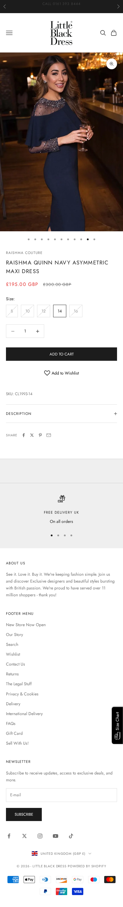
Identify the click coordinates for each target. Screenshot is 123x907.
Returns (12, 674)
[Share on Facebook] (23, 435)
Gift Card (14, 733)
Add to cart (62, 354)
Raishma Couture (24, 252)
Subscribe (24, 814)
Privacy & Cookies (22, 694)
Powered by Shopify (87, 866)
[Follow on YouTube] (56, 836)
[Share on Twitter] (32, 435)
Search (12, 644)
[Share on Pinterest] (40, 435)
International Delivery (24, 714)
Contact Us (15, 664)
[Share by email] (48, 435)
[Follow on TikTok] (71, 836)
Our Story (14, 634)
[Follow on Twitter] (24, 836)
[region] (61, 510)
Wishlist (13, 654)
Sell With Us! (17, 743)
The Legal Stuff (19, 684)
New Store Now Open (26, 625)
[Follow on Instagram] (40, 836)
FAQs (11, 723)
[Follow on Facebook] (9, 836)
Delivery (13, 704)
